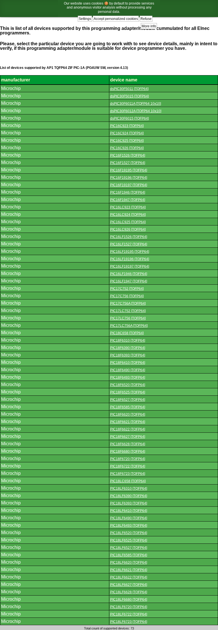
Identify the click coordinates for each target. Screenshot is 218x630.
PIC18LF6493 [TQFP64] (128, 526)
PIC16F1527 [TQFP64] (127, 163)
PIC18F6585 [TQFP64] (127, 407)
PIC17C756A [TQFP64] (128, 303)
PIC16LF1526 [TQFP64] (128, 237)
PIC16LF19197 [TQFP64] (129, 266)
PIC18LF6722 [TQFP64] (128, 614)
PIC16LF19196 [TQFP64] (129, 259)
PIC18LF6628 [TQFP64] (128, 592)
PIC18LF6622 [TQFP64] (128, 577)
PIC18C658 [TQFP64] (127, 333)
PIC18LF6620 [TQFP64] (128, 563)
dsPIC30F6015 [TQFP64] (129, 118)
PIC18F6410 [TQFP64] (127, 363)
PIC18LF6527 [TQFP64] (128, 548)
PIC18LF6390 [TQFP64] (128, 496)
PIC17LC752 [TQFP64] (128, 311)
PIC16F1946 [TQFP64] (127, 192)
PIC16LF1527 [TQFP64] (128, 244)
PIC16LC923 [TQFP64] (128, 207)
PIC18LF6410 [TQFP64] (128, 511)
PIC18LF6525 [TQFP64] (128, 540)
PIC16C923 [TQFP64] (127, 126)
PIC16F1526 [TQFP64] (127, 155)
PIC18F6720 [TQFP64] (127, 459)
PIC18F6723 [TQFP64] (127, 474)
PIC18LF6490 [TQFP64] (128, 518)
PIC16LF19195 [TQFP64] (129, 252)
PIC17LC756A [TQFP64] (129, 326)
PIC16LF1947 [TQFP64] (128, 281)
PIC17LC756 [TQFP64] (128, 318)
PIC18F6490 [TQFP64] (127, 370)
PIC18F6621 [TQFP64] (127, 422)
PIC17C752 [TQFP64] (127, 289)
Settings (85, 18)
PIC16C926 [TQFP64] (127, 148)
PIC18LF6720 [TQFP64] (128, 607)
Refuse (146, 18)
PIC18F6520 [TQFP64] (127, 385)
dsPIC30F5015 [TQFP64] (129, 96)
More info (149, 26)
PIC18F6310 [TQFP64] (127, 340)
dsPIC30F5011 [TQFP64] (129, 89)
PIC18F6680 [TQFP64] (127, 451)
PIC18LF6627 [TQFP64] (128, 585)
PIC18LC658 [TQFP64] (128, 481)
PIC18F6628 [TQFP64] (127, 444)
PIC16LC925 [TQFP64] (128, 222)
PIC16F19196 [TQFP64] (128, 178)
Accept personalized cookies (116, 18)
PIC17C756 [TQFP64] (127, 296)
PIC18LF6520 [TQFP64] (128, 533)
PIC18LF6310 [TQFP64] (128, 489)
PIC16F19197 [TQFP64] (128, 185)
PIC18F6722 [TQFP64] (127, 466)
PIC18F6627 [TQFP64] (127, 437)
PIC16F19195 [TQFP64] (128, 170)
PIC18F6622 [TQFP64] (127, 429)
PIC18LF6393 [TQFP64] (128, 503)
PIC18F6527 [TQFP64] (127, 400)
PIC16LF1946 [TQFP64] (128, 274)
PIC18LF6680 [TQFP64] (128, 600)
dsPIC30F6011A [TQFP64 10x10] (135, 104)
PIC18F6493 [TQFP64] (127, 377)
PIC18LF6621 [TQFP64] (128, 570)
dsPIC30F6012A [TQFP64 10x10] (135, 111)
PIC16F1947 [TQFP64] (127, 200)
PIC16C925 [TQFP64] (127, 141)
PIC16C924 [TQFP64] (127, 133)
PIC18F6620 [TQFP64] (127, 414)
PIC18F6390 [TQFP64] (127, 348)
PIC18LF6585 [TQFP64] (128, 555)
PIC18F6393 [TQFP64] (127, 355)
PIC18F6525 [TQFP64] (127, 392)
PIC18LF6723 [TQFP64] (128, 622)
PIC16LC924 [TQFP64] (128, 215)
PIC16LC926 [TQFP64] (128, 229)
